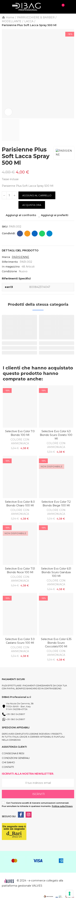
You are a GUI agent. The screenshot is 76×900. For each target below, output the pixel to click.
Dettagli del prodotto (20, 250)
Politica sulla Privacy (62, 806)
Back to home (67, 21)
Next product (71, 21)
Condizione (9, 271)
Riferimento (10, 261)
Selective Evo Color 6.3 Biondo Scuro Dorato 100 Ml (56, 435)
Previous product (62, 21)
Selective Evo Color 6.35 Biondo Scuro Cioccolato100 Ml (56, 642)
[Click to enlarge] (8, 112)
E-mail (27, 233)
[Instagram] (29, 815)
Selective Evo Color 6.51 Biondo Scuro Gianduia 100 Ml (56, 572)
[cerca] (53, 7)
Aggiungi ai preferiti (54, 215)
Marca (6, 257)
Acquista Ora (31, 204)
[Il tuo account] (70, 7)
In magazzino (11, 266)
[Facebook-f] (21, 815)
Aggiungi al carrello (36, 195)
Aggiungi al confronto (21, 215)
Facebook (20, 233)
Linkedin (35, 233)
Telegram (49, 233)
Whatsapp (42, 233)
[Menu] (3, 7)
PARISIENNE (20, 257)
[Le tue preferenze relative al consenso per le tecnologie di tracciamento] (69, 893)
